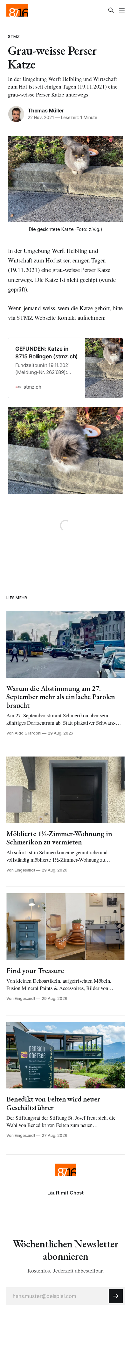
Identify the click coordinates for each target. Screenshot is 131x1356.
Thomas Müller (46, 110)
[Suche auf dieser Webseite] (111, 10)
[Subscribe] (116, 1296)
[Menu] (122, 10)
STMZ (14, 36)
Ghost (77, 1193)
